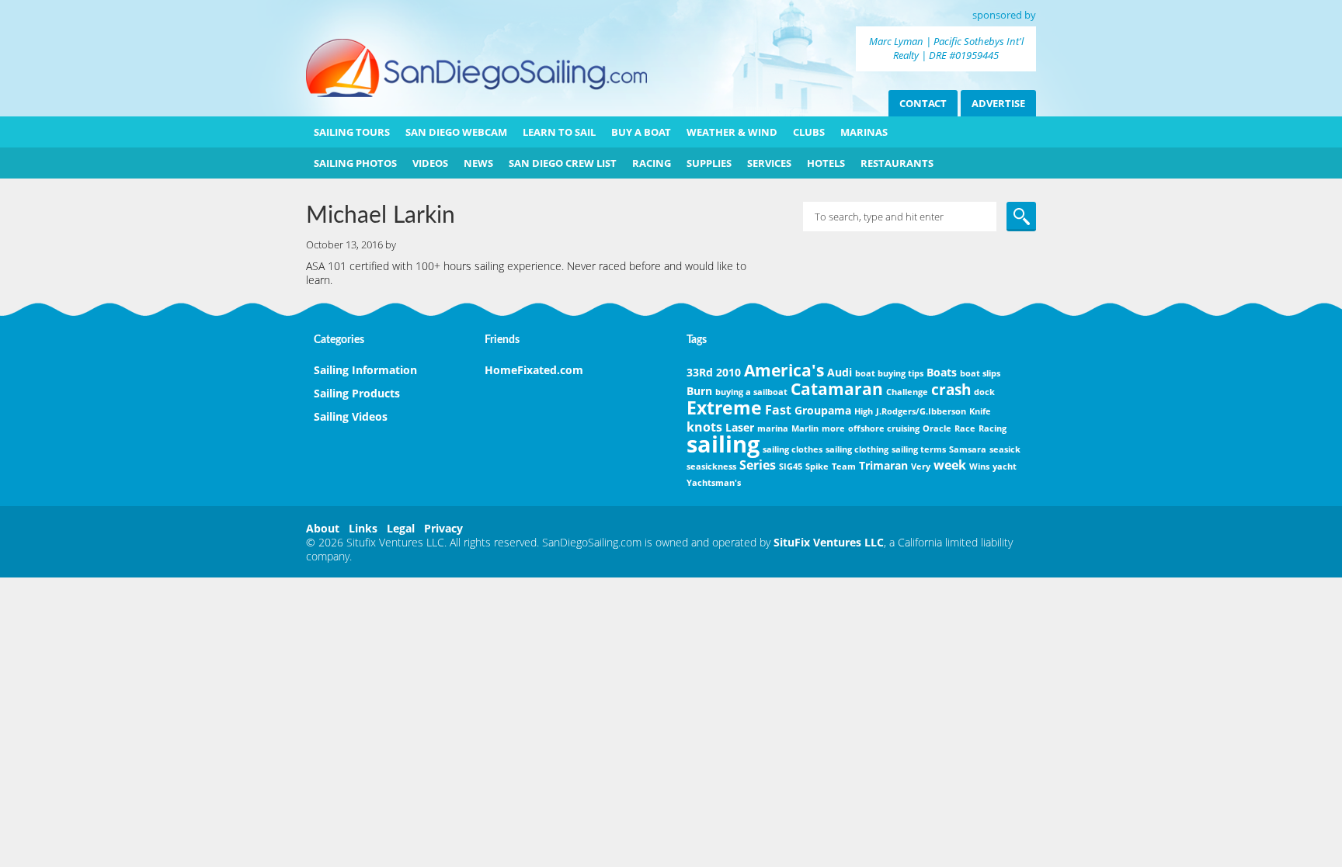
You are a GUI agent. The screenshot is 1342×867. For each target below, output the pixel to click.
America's (784, 370)
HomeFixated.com (534, 369)
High (863, 411)
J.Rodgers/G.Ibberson (921, 411)
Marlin (805, 428)
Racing (992, 428)
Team (844, 466)
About (322, 528)
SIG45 (790, 466)
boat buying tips (889, 373)
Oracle (937, 428)
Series (757, 464)
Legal (401, 528)
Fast (778, 409)
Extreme (724, 407)
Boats (942, 372)
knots (704, 426)
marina (772, 428)
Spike (817, 466)
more (833, 428)
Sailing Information (365, 369)
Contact (923, 103)
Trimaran (883, 465)
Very (920, 466)
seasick (1004, 449)
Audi (839, 372)
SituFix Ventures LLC (829, 542)
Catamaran (837, 389)
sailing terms (919, 449)
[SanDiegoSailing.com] (476, 92)
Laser (739, 427)
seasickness (711, 466)
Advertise (998, 103)
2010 (728, 372)
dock (984, 392)
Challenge (907, 392)
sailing (723, 444)
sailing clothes (792, 449)
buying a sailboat (751, 392)
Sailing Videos (351, 416)
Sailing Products (357, 393)
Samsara (967, 449)
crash (951, 389)
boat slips (980, 373)
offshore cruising (884, 428)
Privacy (443, 528)
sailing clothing (857, 449)
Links (363, 528)
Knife (980, 411)
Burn (699, 390)
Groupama (822, 410)
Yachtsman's (714, 482)
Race (964, 428)
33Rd (700, 372)
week (949, 464)
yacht (1005, 466)
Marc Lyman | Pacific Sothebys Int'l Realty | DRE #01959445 (946, 48)
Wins (979, 466)
